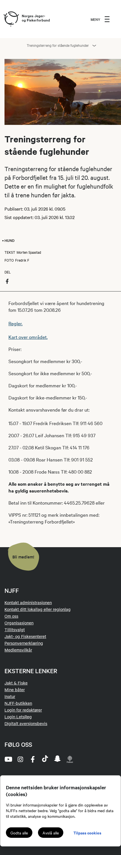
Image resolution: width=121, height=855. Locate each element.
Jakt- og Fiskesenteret (25, 636)
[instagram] (20, 759)
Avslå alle (50, 833)
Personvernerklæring (24, 643)
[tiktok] (45, 759)
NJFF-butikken (18, 703)
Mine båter (15, 689)
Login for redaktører (23, 710)
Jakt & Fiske (16, 683)
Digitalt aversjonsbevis (26, 723)
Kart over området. (28, 336)
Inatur (10, 696)
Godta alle (19, 833)
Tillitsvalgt (15, 629)
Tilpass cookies (87, 833)
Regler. (15, 323)
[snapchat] (57, 759)
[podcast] (70, 759)
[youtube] (8, 759)
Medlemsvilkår (18, 650)
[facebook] (32, 759)
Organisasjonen (19, 623)
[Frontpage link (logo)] (11, 19)
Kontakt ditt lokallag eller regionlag (38, 609)
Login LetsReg (18, 716)
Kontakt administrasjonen (28, 602)
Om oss (11, 616)
